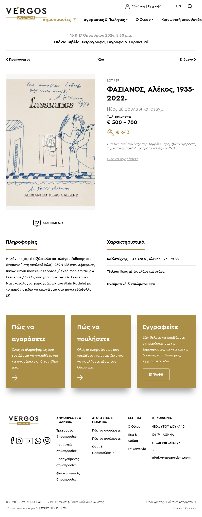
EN (178, 6)
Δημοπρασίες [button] (57, 20)
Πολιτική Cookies (184, 508)
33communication (18, 508)
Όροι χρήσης (155, 502)
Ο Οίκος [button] (143, 19)
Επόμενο (187, 59)
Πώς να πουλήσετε (106, 439)
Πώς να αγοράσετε (106, 431)
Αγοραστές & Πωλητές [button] (104, 19)
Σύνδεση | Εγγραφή (146, 6)
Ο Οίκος (134, 427)
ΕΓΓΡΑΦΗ (156, 374)
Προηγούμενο (19, 59)
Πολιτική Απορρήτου (180, 502)
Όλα (101, 59)
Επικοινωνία (137, 449)
